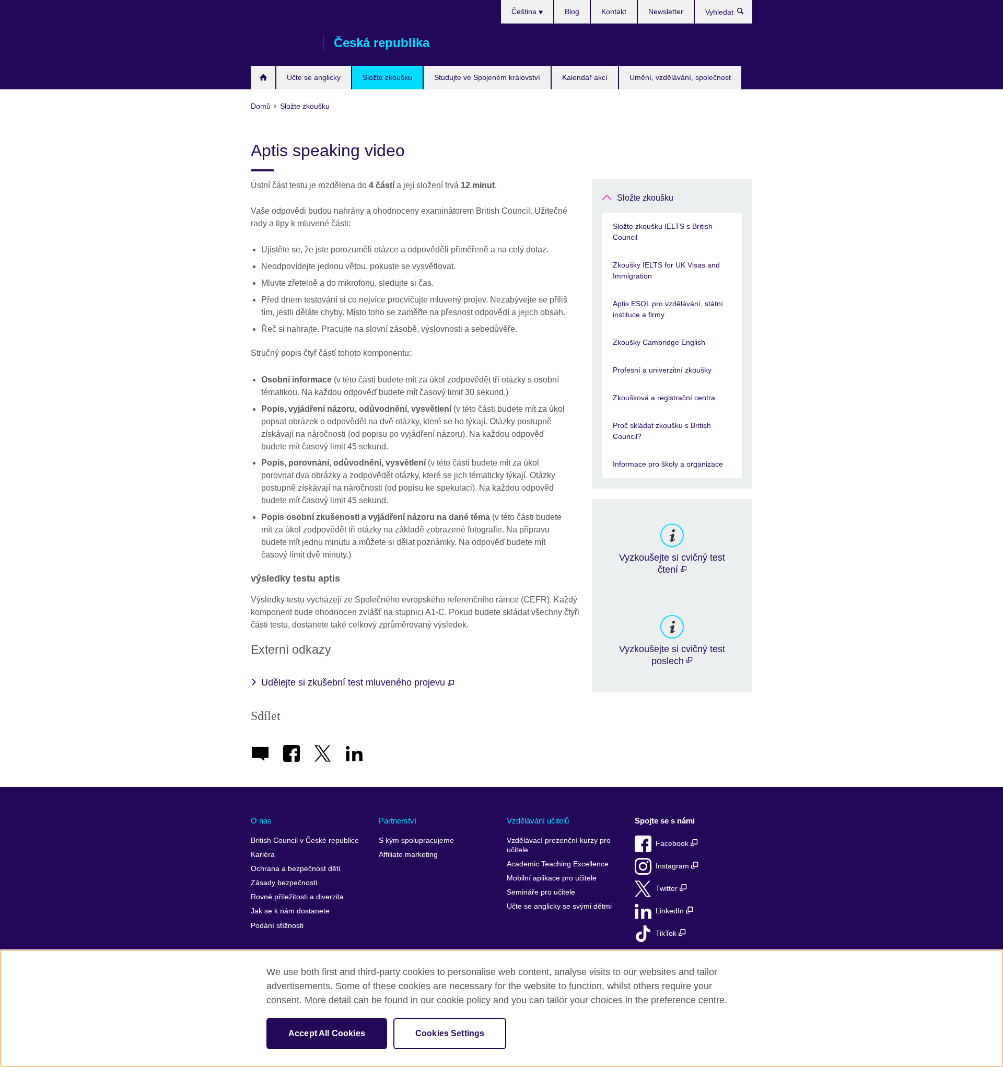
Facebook (673, 844)
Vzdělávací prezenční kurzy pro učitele (559, 845)
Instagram (673, 866)
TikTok (667, 933)
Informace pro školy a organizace (668, 464)
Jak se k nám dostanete (290, 911)
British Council (281, 43)
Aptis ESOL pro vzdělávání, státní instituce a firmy (668, 309)
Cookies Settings (450, 1033)
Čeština (525, 11)
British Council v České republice (305, 840)
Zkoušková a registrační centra (664, 397)
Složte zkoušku (387, 77)
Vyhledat (745, 13)
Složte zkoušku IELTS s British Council (663, 231)
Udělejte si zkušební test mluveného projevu (354, 682)
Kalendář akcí (585, 77)
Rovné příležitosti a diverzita (297, 897)
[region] (501, 1008)
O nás (261, 820)
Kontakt (613, 11)
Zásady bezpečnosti (284, 883)
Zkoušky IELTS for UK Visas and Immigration (666, 270)
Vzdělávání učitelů (538, 820)
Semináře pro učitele (541, 892)
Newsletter (665, 11)
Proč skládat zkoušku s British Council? (662, 430)
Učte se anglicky (314, 77)
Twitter (668, 888)
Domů (263, 77)
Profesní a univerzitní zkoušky (662, 370)
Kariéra (263, 855)
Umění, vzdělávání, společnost (680, 77)
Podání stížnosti (277, 926)
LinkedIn (671, 911)
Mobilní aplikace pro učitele (552, 878)
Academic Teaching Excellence (558, 864)
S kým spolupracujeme (416, 840)
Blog (572, 11)
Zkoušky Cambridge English (659, 342)
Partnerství (397, 820)
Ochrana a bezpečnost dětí (296, 869)
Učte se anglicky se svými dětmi (559, 906)
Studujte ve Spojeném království (487, 77)
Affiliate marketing (408, 855)
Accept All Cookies (326, 1033)
